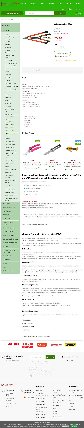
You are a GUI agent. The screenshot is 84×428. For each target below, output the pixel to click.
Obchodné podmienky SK (76, 398)
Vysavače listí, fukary (10, 89)
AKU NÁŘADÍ (6, 204)
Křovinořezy (8, 47)
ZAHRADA (9, 20)
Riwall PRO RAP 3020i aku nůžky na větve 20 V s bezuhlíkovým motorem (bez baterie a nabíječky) (72, 164)
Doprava (71, 401)
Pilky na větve (10, 147)
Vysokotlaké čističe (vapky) (10, 118)
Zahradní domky (9, 122)
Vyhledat (60, 13)
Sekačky (7, 34)
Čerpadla (7, 72)
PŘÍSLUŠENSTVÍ (7, 256)
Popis (28, 70)
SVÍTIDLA (5, 246)
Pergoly (7, 69)
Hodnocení (38, 70)
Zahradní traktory (9, 37)
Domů (2, 20)
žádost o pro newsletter (40, 361)
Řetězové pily (8, 60)
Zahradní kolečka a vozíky (11, 154)
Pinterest (76, 357)
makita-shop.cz (26, 320)
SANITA (5, 263)
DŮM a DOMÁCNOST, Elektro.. (8, 223)
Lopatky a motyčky (11, 150)
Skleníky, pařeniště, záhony (10, 110)
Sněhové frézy (8, 114)
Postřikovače (8, 100)
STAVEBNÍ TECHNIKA (9, 228)
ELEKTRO (69, 3)
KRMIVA (78, 3)
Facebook (66, 357)
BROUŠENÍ (33, 3)
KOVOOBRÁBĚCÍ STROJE (10, 243)
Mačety (8, 158)
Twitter (71, 360)
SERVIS (60, 3)
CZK (62, 9)
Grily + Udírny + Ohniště (11, 63)
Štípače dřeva (8, 92)
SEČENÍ (51, 3)
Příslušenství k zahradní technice (11, 181)
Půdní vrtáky (8, 103)
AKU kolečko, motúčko (11, 66)
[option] (32, 154)
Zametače (7, 166)
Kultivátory (7, 44)
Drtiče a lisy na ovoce (10, 83)
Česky (71, 9)
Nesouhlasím (65, 426)
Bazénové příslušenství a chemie (11, 199)
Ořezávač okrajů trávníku (11, 86)
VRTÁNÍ (23, 3)
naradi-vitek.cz (26, 330)
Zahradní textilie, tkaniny (11, 190)
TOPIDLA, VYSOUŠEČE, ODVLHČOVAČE (9, 251)
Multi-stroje (8, 172)
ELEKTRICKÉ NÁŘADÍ (9, 207)
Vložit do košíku (62, 53)
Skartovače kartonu (8, 271)
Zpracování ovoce (9, 192)
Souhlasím (74, 426)
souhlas (38, 361)
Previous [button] (4, 345)
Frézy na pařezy (9, 95)
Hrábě (8, 138)
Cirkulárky (7, 80)
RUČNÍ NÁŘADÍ (7, 211)
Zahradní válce (9, 164)
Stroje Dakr (7, 77)
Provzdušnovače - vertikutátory (10, 41)
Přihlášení (79, 9)
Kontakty (9, 406)
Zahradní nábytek (9, 124)
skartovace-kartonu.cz (28, 326)
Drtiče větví (8, 74)
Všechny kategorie (12, 13)
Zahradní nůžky (28, 20)
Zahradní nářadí (18, 20)
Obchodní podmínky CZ (75, 395)
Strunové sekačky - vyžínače (10, 51)
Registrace (72, 409)
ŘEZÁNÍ (43, 3)
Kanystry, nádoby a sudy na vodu (10, 186)
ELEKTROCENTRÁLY (8, 235)
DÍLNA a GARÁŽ (7, 218)
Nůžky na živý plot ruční (11, 135)
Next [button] (80, 345)
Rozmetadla (8, 106)
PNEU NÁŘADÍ (7, 215)
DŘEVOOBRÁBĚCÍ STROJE (10, 239)
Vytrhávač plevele (11, 161)
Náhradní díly (6, 259)
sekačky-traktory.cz (27, 323)
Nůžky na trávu (10, 141)
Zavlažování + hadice (10, 169)
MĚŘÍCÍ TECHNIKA (8, 231)
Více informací (57, 426)
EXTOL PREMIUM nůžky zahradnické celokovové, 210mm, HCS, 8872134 (52, 164)
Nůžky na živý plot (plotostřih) (9, 56)
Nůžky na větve (10, 144)
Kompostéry (8, 97)
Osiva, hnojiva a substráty (9, 176)
